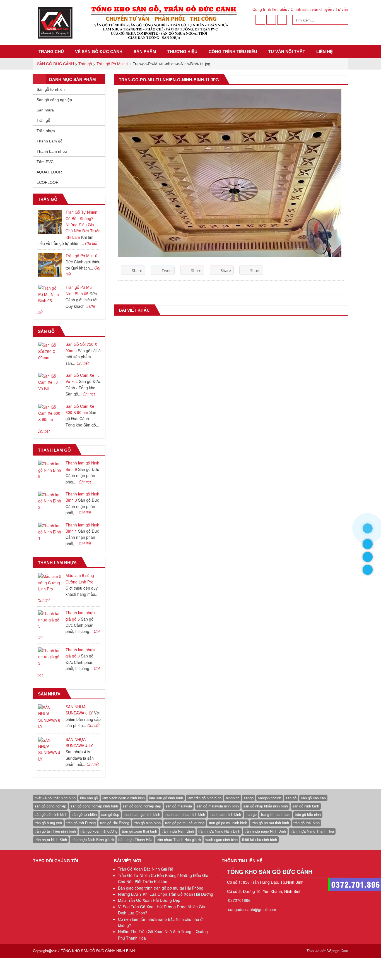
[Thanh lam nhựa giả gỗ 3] (50, 656)
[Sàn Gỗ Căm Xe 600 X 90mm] (50, 413)
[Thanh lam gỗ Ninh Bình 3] (50, 501)
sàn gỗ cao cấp (313, 797)
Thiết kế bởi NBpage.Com (327, 950)
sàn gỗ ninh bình (305, 806)
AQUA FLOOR (49, 172)
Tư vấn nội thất (286, 51)
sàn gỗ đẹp (110, 814)
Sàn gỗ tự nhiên (51, 89)
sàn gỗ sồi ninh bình (51, 814)
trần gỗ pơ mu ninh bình (228, 822)
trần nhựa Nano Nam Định (219, 831)
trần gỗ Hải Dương (81, 822)
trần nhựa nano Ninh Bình (265, 831)
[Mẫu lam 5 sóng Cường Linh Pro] (50, 582)
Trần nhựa (46, 130)
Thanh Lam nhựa (52, 151)
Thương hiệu (182, 51)
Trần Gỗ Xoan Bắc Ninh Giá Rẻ (145, 869)
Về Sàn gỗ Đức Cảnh (98, 51)
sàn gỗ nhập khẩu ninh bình (265, 806)
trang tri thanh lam (275, 814)
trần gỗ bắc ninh (308, 814)
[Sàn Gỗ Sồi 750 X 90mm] (50, 351)
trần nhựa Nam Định (177, 831)
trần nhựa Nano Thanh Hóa (312, 831)
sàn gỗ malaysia (178, 806)
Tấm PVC (45, 161)
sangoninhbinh (269, 797)
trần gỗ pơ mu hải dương (184, 822)
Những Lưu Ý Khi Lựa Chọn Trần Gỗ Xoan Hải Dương (165, 894)
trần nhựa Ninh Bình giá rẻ (92, 839)
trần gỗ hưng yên (48, 822)
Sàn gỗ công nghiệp (54, 99)
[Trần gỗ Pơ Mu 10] (50, 265)
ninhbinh (232, 797)
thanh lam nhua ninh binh (185, 814)
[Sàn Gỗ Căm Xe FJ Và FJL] (50, 382)
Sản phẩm (145, 51)
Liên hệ (324, 51)
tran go (251, 814)
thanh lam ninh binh (225, 814)
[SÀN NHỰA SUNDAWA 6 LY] (50, 717)
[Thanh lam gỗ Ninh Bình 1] (50, 532)
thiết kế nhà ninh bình (259, 839)
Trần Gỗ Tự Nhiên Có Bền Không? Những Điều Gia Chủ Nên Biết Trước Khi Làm (83, 224)
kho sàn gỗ (89, 797)
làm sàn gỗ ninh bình (166, 797)
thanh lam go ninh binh (142, 814)
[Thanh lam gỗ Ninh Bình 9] (50, 470)
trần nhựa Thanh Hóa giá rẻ (179, 839)
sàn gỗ (291, 797)
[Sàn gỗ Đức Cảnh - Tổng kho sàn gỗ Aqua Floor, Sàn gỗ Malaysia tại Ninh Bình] (136, 22)
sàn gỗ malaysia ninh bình (217, 806)
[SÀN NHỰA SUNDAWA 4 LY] (50, 749)
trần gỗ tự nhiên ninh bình (55, 831)
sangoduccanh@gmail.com (252, 909)
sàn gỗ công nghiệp (50, 806)
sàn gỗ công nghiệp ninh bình (94, 806)
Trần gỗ (43, 120)
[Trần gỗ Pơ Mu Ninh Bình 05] (50, 294)
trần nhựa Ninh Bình (51, 839)
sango (249, 797)
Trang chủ (51, 51)
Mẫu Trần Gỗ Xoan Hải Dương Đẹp (149, 900)
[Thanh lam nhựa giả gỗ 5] (50, 619)
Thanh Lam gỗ (49, 141)
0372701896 (238, 900)
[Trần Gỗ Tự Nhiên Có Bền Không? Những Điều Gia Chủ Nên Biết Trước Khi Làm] (50, 222)
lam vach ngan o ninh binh (123, 797)
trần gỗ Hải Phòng (114, 822)
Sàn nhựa (45, 110)
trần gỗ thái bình (306, 822)
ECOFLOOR (48, 182)
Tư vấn (342, 9)
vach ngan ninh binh (221, 839)
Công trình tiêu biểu (269, 9)
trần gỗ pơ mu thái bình (270, 822)
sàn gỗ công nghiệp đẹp (141, 806)
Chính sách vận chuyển (311, 9)
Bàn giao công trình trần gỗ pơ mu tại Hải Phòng (160, 888)
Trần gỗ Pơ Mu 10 (81, 255)
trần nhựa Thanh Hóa (135, 839)
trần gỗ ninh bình (147, 822)
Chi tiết (91, 243)
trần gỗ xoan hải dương (98, 831)
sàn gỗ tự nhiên (84, 814)
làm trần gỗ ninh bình (204, 797)
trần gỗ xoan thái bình (139, 831)
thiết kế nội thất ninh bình (55, 797)
